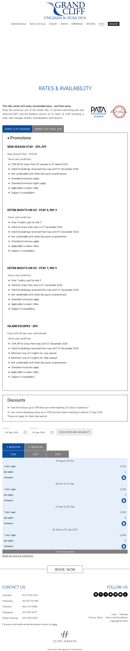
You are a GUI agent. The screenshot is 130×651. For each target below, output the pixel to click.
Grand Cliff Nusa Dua (48, 128)
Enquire (113, 23)
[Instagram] (105, 594)
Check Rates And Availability (74, 432)
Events (64, 23)
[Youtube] (120, 594)
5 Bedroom (13, 447)
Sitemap (123, 614)
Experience (77, 23)
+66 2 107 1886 (19, 606)
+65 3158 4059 (20, 617)
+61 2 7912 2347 (20, 595)
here (54, 624)
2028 (58, 454)
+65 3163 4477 (19, 612)
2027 (35, 454)
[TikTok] (125, 594)
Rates (102, 23)
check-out (34, 427)
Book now (65, 569)
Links (114, 614)
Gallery (53, 23)
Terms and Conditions (117, 617)
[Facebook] (96, 594)
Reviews (91, 23)
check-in (6, 427)
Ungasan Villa (18, 23)
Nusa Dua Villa (38, 23)
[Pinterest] (100, 594)
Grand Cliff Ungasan (17, 128)
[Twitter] (110, 594)
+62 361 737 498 (20, 600)
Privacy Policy (96, 617)
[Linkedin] (115, 594)
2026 (13, 454)
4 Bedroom (36, 447)
